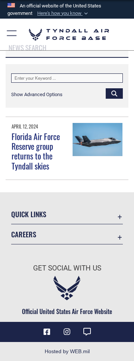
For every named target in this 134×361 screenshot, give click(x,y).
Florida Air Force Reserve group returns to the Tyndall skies (36, 151)
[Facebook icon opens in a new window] (46, 332)
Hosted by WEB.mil (67, 351)
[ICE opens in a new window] (87, 332)
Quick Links (28, 214)
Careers (23, 234)
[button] (63, 13)
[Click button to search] (114, 93)
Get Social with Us (67, 268)
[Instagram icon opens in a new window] (67, 332)
